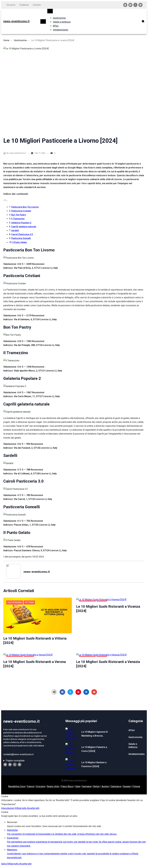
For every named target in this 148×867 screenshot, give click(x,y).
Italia (77, 786)
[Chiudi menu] (50, 11)
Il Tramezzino (18, 218)
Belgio (96, 786)
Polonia (136, 786)
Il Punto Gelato (19, 242)
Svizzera (40, 786)
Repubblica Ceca (16, 786)
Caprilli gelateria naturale (23, 226)
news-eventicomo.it (16, 21)
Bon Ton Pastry (18, 215)
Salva (4, 863)
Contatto (37, 5)
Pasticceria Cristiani (21, 211)
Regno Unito (53, 786)
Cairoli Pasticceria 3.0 (22, 234)
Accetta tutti (33, 808)
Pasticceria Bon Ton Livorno (25, 207)
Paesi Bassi (67, 786)
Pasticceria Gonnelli (21, 238)
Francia (30, 786)
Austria (105, 786)
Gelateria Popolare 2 (21, 223)
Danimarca (116, 786)
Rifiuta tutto (21, 808)
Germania (86, 786)
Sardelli (15, 230)
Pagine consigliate (15, 760)
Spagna (127, 786)
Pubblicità (24, 5)
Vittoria (29, 602)
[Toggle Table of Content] (5, 200)
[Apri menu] (43, 21)
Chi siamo (11, 5)
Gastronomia (20, 40)
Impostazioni (8, 808)
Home (6, 40)
